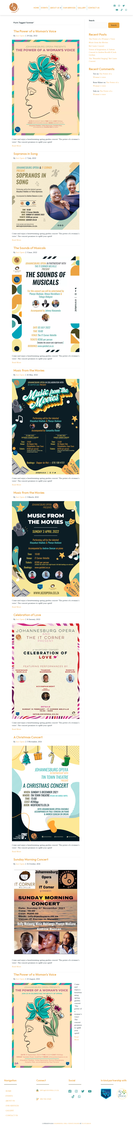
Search (91, 20)
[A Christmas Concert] (45, 793)
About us (54, 8)
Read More (16, 146)
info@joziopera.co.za (49, 1090)
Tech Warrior (86, 1123)
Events (44, 8)
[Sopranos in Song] (45, 195)
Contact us (93, 8)
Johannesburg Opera (60, 1123)
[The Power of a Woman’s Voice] (45, 87)
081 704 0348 (45, 1099)
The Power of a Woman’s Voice (35, 31)
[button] (60, 7)
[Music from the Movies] (45, 426)
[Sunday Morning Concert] (45, 912)
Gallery (82, 8)
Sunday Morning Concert (31, 859)
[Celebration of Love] (45, 671)
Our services (69, 8)
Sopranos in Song (26, 154)
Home (36, 8)
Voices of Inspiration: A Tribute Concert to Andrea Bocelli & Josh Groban (102, 52)
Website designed (74, 1123)
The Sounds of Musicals (30, 248)
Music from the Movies (29, 370)
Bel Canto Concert (96, 46)
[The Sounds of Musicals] (45, 304)
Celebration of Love (27, 615)
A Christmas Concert (28, 737)
